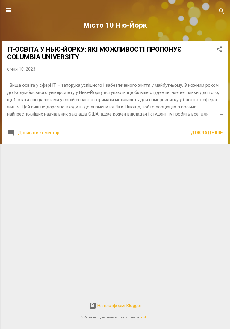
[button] (219, 50)
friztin (144, 317)
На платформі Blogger (118, 305)
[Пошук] (221, 12)
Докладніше (207, 132)
